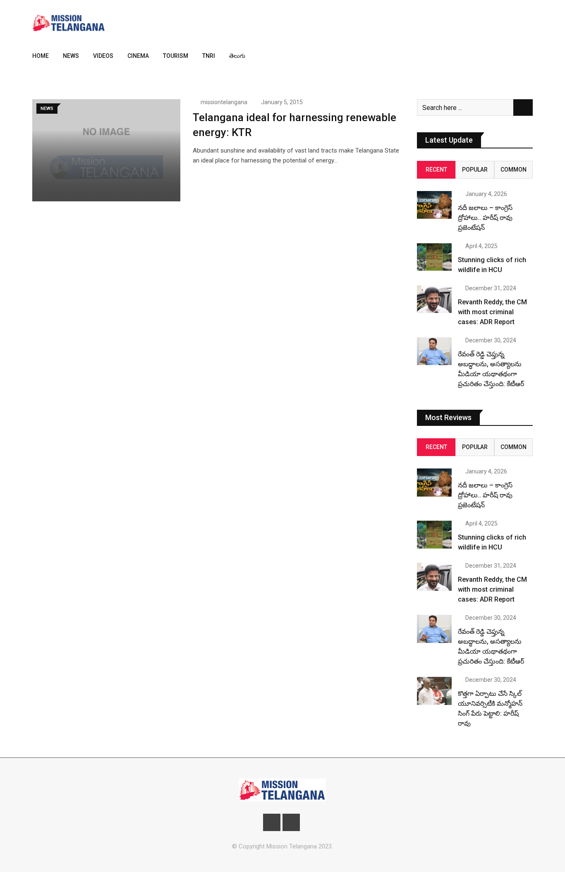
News (71, 56)
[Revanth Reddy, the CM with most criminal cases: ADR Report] (434, 299)
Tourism (175, 56)
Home (40, 56)
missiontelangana (224, 102)
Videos (103, 56)
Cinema (138, 56)
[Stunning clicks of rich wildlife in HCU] (434, 257)
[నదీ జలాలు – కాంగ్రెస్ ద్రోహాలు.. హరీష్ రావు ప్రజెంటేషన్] (434, 205)
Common (513, 169)
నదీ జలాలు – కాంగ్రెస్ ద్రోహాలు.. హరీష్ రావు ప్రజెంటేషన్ (485, 218)
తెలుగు (237, 56)
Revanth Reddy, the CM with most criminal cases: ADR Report (492, 312)
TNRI (208, 56)
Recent (436, 169)
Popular (475, 169)
